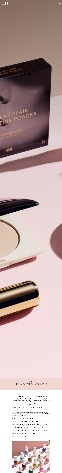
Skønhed (31, 381)
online (45, 436)
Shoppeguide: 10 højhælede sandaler (24, 418)
